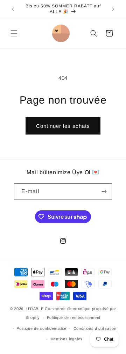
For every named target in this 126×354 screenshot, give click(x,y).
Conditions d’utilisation (95, 328)
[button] (14, 33)
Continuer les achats (63, 126)
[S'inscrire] (104, 191)
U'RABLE (35, 309)
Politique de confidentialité (41, 328)
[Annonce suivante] (113, 9)
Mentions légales (66, 339)
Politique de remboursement (73, 317)
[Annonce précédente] (13, 9)
